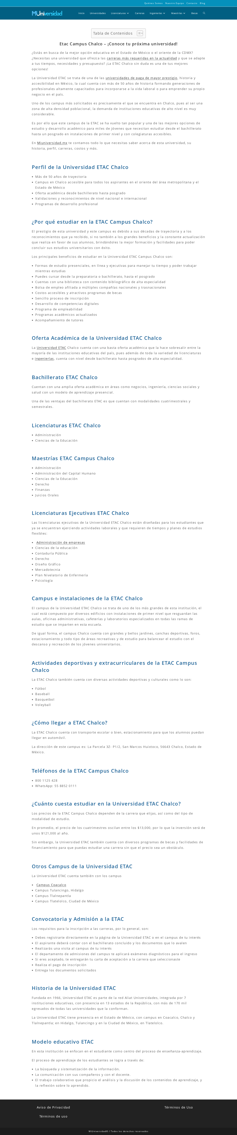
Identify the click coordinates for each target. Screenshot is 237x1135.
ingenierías (44, 358)
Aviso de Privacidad (53, 1107)
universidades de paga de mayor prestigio (141, 78)
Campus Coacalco (51, 885)
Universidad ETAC (51, 348)
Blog (202, 3)
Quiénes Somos (153, 3)
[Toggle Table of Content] (138, 33)
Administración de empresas (60, 542)
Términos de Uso (178, 1107)
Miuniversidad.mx (52, 143)
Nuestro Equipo (174, 3)
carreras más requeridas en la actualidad (142, 58)
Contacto (192, 3)
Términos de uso (53, 1116)
